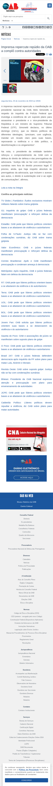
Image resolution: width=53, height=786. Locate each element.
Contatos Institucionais (26, 710)
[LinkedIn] (42, 27)
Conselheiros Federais (27, 529)
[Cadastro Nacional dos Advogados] (26, 438)
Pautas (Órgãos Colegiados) (27, 750)
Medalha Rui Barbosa (26, 525)
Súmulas (26, 660)
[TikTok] (37, 27)
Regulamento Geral (26, 639)
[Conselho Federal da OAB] (10, 7)
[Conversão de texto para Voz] (6, 27)
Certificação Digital (26, 727)
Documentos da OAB (26, 596)
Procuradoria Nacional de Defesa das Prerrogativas (26, 549)
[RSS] (48, 27)
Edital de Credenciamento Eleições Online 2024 (26, 737)
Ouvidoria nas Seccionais (26, 690)
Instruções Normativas (26, 626)
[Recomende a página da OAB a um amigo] (51, 27)
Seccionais (26, 538)
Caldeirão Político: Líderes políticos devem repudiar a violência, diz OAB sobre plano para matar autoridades (26, 406)
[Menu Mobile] (49, 5)
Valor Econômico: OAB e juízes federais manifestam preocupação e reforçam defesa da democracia (26, 251)
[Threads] (29, 27)
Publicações (26, 569)
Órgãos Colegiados (26, 583)
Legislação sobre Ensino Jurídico (26, 630)
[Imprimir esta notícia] (50, 54)
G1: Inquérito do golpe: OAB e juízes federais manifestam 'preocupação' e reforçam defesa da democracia (26, 214)
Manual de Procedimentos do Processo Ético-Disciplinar (26, 633)
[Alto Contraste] (10, 27)
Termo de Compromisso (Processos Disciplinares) (26, 760)
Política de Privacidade (26, 566)
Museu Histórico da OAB (26, 502)
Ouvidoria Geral (26, 687)
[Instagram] (26, 27)
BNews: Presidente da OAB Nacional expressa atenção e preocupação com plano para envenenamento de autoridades (26, 383)
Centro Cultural (26, 506)
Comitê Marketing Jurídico (26, 677)
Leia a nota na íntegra (12, 188)
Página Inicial (6, 39)
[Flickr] (40, 27)
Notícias (6, 21)
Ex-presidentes (26, 522)
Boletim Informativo (27, 663)
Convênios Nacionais (26, 731)
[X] (32, 27)
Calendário (26, 559)
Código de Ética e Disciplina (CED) (26, 613)
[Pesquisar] (48, 19)
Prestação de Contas (26, 586)
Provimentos (26, 636)
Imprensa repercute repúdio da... (34, 39)
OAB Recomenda (26, 747)
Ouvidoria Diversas (26, 693)
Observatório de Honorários (26, 683)
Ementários (26, 657)
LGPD (26, 744)
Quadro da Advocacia (26, 535)
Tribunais (26, 757)
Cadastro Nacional (26, 724)
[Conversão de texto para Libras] (3, 27)
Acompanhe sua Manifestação (26, 673)
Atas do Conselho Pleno (26, 580)
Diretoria (26, 519)
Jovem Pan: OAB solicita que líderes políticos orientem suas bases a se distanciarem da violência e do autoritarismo (26, 326)
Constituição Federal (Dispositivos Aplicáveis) (26, 620)
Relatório (26, 697)
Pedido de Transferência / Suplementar (26, 754)
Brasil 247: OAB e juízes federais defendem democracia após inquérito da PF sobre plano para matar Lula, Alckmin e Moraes (26, 359)
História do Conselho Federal (26, 589)
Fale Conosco (26, 680)
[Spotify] (45, 27)
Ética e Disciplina (26, 603)
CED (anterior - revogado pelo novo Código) (26, 616)
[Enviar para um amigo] (47, 54)
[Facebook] (23, 27)
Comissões (27, 532)
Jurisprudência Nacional (26, 653)
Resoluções (26, 643)
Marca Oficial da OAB (26, 593)
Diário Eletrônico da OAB (26, 734)
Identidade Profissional (26, 741)
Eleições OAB (26, 599)
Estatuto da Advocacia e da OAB (26, 623)
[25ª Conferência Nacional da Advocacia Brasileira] (29, 7)
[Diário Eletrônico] (26, 470)
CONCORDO (26, 780)
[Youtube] (34, 27)
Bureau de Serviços (26, 721)
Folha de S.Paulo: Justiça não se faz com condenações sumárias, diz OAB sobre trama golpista (26, 237)
